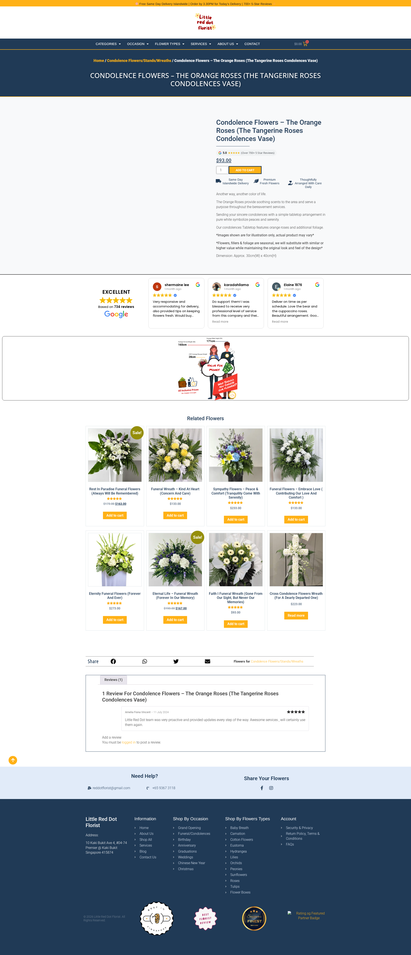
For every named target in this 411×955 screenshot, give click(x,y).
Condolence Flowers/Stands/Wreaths (139, 60)
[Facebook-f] (262, 788)
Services (199, 44)
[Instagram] (271, 788)
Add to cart (245, 170)
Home (99, 60)
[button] (113, 661)
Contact (252, 44)
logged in (129, 742)
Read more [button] (220, 322)
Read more (296, 615)
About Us (225, 44)
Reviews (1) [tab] (113, 680)
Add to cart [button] (114, 515)
